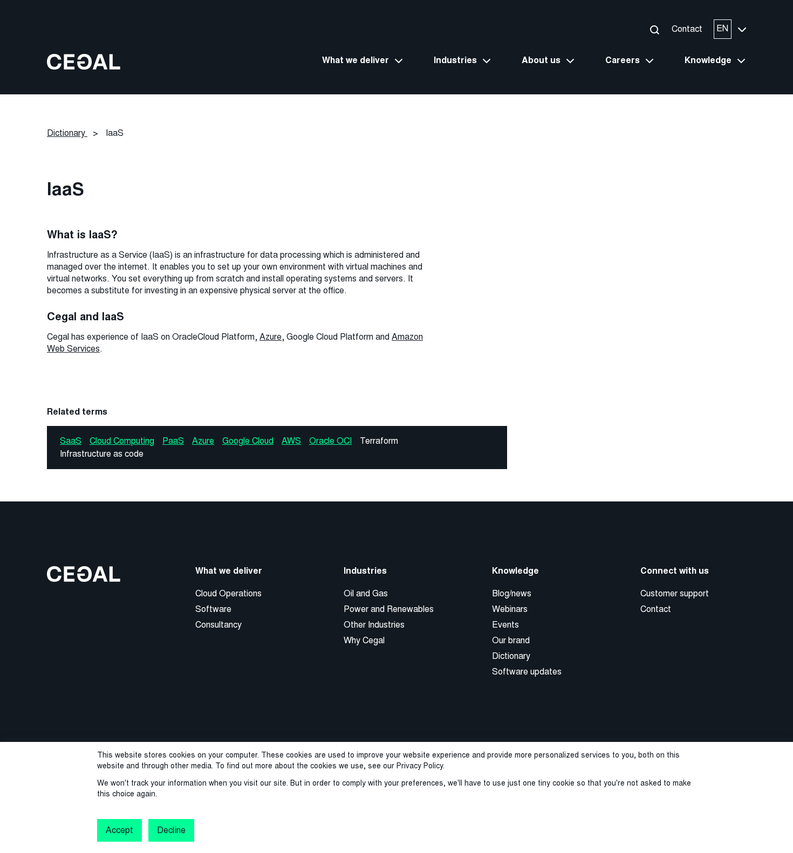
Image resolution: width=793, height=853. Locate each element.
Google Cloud (248, 440)
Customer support (674, 593)
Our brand (511, 640)
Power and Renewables (389, 609)
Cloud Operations (228, 593)
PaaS (173, 440)
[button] (654, 29)
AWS (291, 440)
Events (505, 624)
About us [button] (541, 60)
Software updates (527, 671)
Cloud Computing (122, 440)
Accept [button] (119, 830)
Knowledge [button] (708, 60)
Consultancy (218, 624)
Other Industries (374, 624)
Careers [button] (622, 60)
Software (213, 609)
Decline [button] (171, 830)
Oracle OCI (330, 440)
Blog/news (511, 593)
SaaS (70, 440)
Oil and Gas (366, 593)
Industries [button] (455, 60)
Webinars (510, 609)
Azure (270, 336)
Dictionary (511, 656)
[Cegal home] (83, 61)
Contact (687, 29)
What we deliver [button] (355, 60)
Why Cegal (364, 640)
